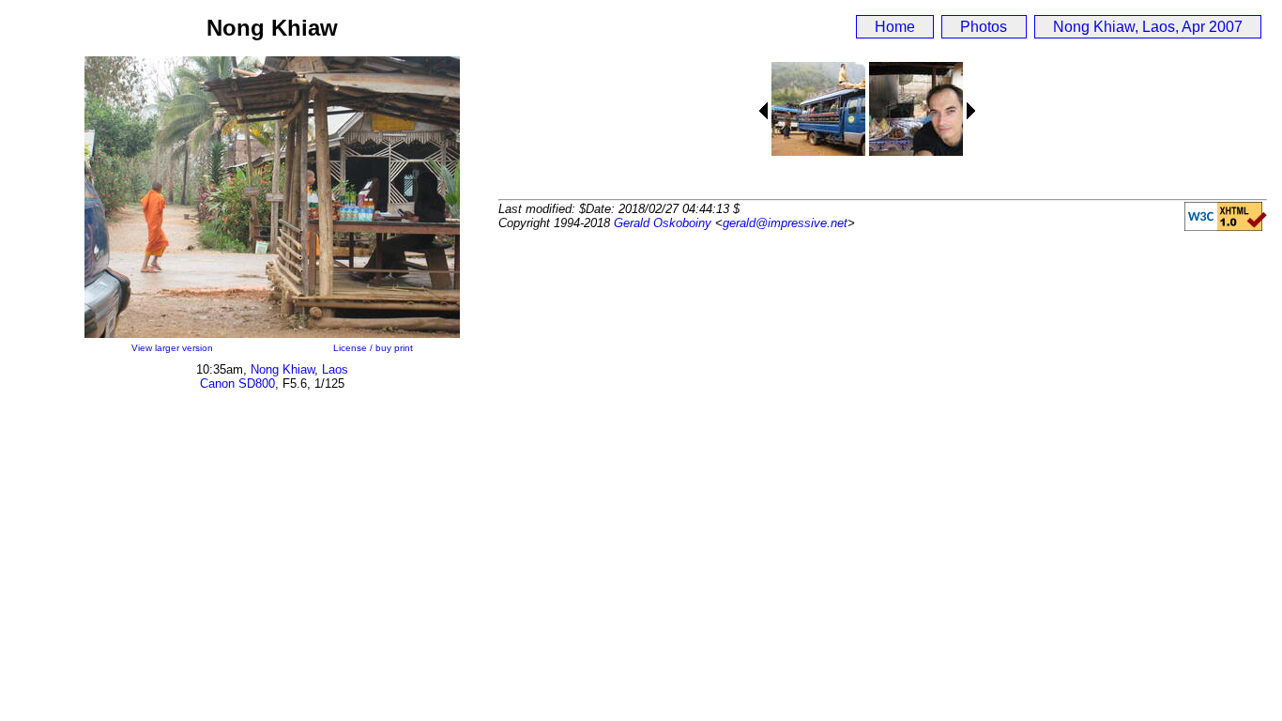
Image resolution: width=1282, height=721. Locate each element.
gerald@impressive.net (785, 223)
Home (895, 27)
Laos (335, 369)
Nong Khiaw (282, 369)
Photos (983, 27)
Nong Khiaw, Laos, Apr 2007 (1148, 27)
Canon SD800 (237, 383)
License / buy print (373, 348)
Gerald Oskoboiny (662, 223)
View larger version (172, 348)
